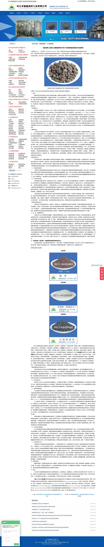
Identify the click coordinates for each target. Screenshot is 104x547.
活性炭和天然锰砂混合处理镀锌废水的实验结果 (43, 524)
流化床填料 (11, 139)
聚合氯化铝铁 (22, 164)
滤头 (10, 89)
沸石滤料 (11, 125)
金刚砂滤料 (21, 134)
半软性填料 (11, 146)
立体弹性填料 (22, 144)
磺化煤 (10, 167)
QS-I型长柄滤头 (12, 94)
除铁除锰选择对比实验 (81, 51)
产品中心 (26, 13)
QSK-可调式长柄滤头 (13, 96)
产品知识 (33, 13)
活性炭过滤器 (11, 60)
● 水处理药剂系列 (13, 161)
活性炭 (10, 109)
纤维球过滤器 (12, 59)
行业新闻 (40, 13)
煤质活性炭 (21, 111)
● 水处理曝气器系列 (13, 151)
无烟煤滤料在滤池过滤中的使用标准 (40, 503)
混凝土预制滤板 (22, 102)
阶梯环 (20, 142)
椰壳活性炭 (11, 111)
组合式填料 (11, 148)
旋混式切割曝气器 (23, 157)
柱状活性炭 (21, 112)
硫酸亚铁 (11, 166)
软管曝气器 (11, 155)
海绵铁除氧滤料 (12, 134)
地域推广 (54, 13)
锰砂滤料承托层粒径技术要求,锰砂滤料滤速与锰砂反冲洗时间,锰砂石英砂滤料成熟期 (52, 515)
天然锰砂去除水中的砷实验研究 (39, 521)
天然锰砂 (56, 91)
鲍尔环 (10, 144)
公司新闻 (47, 13)
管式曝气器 (11, 153)
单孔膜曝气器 (22, 153)
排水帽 (20, 91)
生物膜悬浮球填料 (23, 139)
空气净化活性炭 (12, 114)
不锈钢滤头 (21, 96)
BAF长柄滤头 (22, 94)
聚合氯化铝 (11, 164)
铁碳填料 (21, 121)
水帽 (10, 91)
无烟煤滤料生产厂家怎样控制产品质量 (41, 509)
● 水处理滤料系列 (13, 117)
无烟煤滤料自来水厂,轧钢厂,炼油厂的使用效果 (43, 512)
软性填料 (21, 146)
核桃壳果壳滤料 (12, 132)
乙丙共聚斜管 (12, 73)
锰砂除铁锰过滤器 (23, 57)
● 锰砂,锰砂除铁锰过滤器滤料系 (16, 47)
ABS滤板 (11, 103)
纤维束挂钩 (11, 84)
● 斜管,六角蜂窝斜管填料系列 (16, 65)
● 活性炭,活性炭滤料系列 (15, 106)
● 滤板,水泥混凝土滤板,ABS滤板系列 (18, 99)
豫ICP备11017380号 (57, 543)
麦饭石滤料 (21, 128)
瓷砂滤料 (11, 128)
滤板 (10, 102)
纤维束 (10, 82)
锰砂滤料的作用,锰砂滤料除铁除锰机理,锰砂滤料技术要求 (45, 530)
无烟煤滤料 (73, 51)
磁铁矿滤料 (21, 123)
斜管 (10, 68)
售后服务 (61, 13)
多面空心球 (11, 141)
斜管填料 (21, 68)
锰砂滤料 (68, 51)
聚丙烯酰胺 (21, 166)
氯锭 (20, 167)
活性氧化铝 (21, 126)
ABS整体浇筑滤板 (23, 103)
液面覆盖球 (21, 141)
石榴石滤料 (11, 130)
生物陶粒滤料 (22, 130)
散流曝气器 (21, 155)
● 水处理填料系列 (13, 136)
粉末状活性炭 (12, 112)
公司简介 (19, 13)
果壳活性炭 (21, 109)
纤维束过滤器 (22, 59)
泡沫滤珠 (11, 126)
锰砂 (48, 91)
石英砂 (10, 119)
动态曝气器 (11, 157)
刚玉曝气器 (11, 158)
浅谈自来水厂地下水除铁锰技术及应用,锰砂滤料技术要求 (45, 518)
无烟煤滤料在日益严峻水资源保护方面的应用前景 (43, 506)
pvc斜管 (20, 73)
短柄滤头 (11, 93)
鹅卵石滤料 (21, 132)
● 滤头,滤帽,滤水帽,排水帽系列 (16, 87)
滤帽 (20, 89)
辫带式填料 (21, 148)
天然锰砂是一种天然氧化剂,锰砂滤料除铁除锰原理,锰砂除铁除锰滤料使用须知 (50, 527)
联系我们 (68, 13)
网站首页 (12, 13)
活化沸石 (21, 125)
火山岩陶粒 (11, 123)
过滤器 (10, 57)
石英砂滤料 (62, 51)
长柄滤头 (21, 93)
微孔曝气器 (21, 158)
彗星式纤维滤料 (22, 82)
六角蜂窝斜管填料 (13, 71)
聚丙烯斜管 (21, 71)
